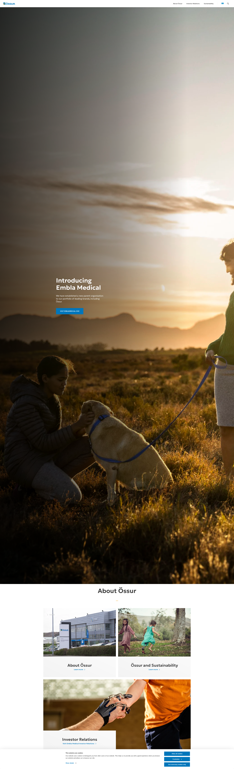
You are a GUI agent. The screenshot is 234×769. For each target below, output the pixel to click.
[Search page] (228, 3)
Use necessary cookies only (177, 764)
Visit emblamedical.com (69, 311)
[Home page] (9, 3)
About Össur (177, 3)
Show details (70, 763)
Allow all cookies (177, 753)
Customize (176, 759)
